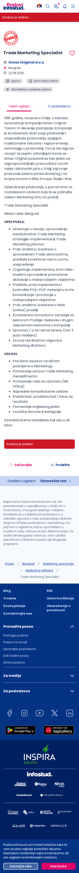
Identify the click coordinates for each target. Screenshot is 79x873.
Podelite (63, 464)
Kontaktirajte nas (17, 613)
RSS (49, 591)
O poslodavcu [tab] (59, 106)
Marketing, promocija (58, 564)
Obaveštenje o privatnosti (59, 608)
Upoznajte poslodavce (19, 649)
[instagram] (24, 714)
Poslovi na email (15, 642)
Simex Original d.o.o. (26, 62)
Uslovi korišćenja (60, 598)
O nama (9, 598)
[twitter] (54, 714)
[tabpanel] (39, 273)
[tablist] (39, 106)
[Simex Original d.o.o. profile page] (13, 38)
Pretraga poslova (15, 635)
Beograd (28, 564)
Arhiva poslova (14, 662)
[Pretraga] (48, 6)
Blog (7, 591)
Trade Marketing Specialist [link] (39, 577)
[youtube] (39, 714)
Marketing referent (39, 570)
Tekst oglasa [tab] (18, 106)
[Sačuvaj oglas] (72, 53)
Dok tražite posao (16, 656)
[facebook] (9, 714)
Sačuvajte (23, 464)
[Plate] (56, 6)
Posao (9, 564)
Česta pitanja (14, 606)
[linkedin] (70, 714)
